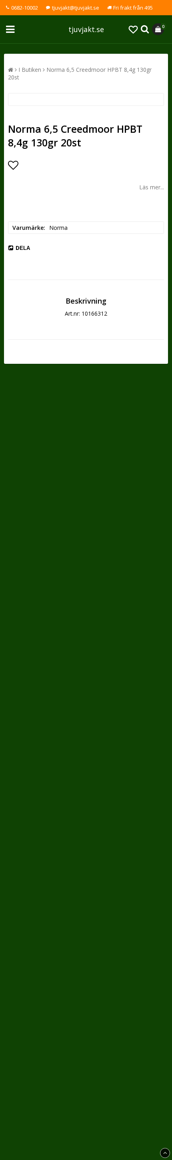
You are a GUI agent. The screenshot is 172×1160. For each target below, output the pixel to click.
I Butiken (29, 69)
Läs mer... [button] (151, 187)
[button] (133, 29)
